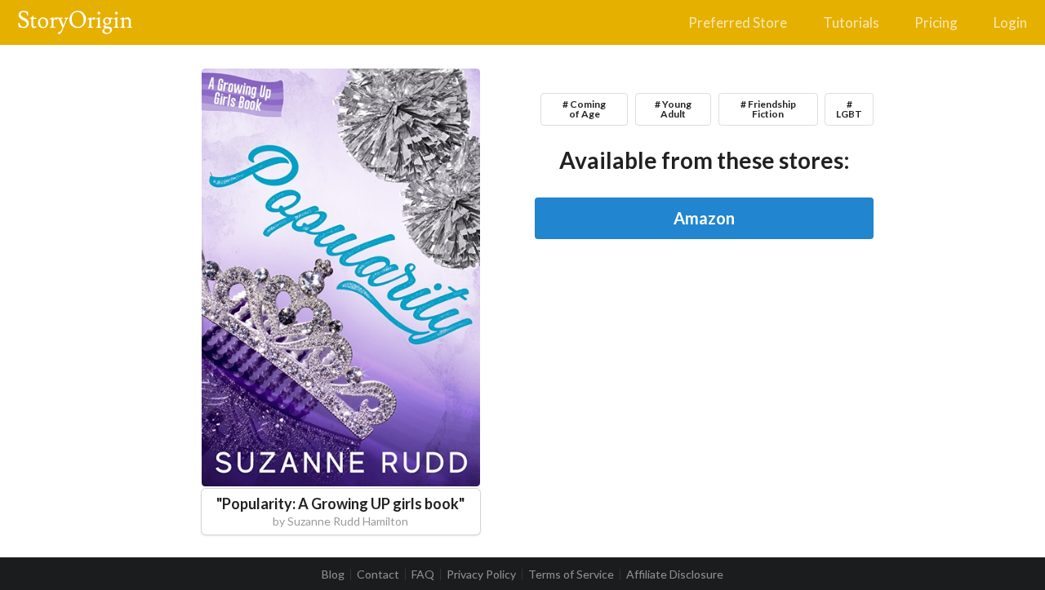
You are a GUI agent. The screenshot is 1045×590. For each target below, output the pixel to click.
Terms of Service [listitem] (571, 574)
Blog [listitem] (333, 574)
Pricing (936, 22)
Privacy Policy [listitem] (481, 574)
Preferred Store (737, 22)
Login (1010, 22)
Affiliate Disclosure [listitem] (674, 574)
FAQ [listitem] (422, 574)
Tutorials (851, 22)
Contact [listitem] (378, 574)
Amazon (704, 218)
